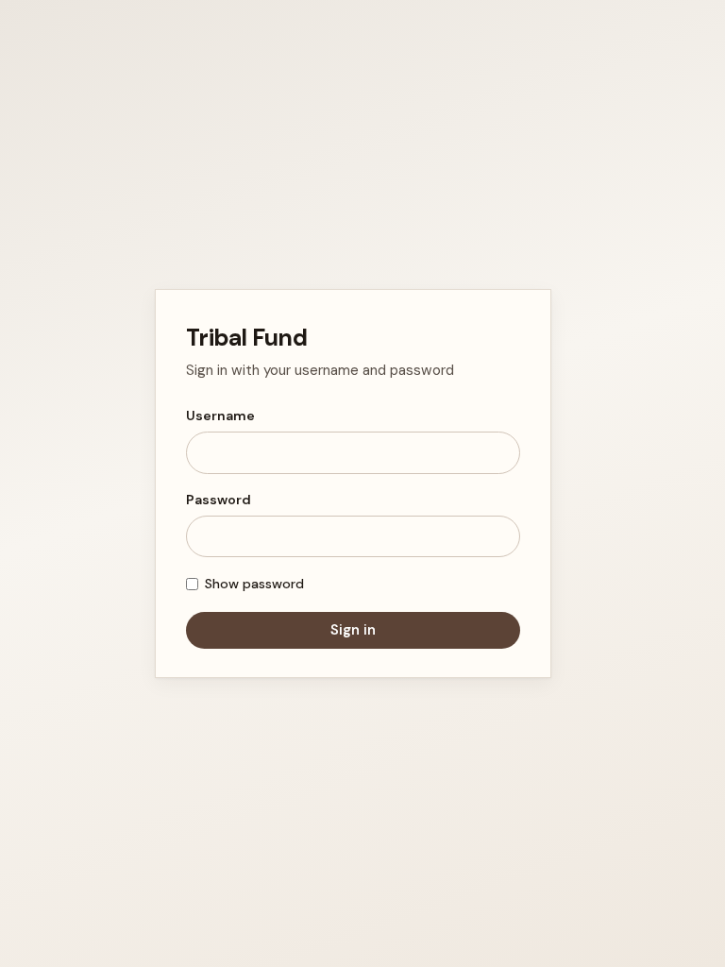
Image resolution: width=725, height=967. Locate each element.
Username (220, 415)
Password (218, 499)
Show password (254, 583)
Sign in (353, 629)
